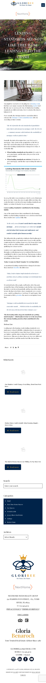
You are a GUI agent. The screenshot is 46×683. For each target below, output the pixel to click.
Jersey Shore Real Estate (15, 515)
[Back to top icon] (41, 678)
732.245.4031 (26, 652)
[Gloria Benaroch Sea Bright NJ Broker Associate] (22, 3)
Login (15, 672)
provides (19, 295)
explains (17, 217)
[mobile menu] (43, 5)
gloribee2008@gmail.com (23, 649)
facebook (25, 659)
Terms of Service (30, 609)
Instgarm (13, 659)
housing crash (35, 104)
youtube (31, 659)
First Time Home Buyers (15, 504)
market (35, 106)
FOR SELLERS (11, 511)
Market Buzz (11, 522)
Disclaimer (23, 614)
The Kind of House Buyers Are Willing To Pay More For (23, 462)
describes (16, 267)
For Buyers (10, 508)
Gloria (23, 633)
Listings (9, 519)
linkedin (19, 659)
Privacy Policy (14, 609)
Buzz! (9, 501)
